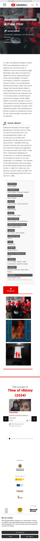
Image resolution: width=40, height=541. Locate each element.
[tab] (10, 290)
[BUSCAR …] (36, 5)
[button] (5, 5)
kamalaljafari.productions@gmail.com (19, 280)
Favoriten (13, 413)
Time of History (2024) (28, 19)
